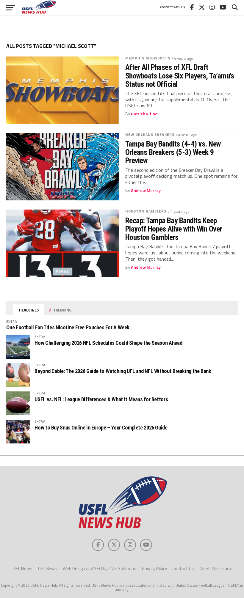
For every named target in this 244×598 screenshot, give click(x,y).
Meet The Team (215, 568)
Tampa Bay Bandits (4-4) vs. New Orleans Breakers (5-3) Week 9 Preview (173, 152)
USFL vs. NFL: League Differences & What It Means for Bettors (101, 399)
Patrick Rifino (144, 114)
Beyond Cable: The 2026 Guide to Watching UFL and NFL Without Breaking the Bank (123, 371)
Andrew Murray (146, 190)
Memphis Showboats (147, 58)
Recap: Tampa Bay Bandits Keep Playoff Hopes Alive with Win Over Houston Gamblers (173, 228)
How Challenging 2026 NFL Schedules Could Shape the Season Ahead (108, 343)
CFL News (47, 568)
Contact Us (183, 568)
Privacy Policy (154, 568)
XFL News (22, 568)
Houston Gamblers (146, 211)
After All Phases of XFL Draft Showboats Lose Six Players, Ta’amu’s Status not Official (179, 75)
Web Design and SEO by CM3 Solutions (99, 568)
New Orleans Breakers (149, 134)
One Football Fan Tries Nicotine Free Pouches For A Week (67, 327)
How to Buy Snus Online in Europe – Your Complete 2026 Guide (101, 427)
